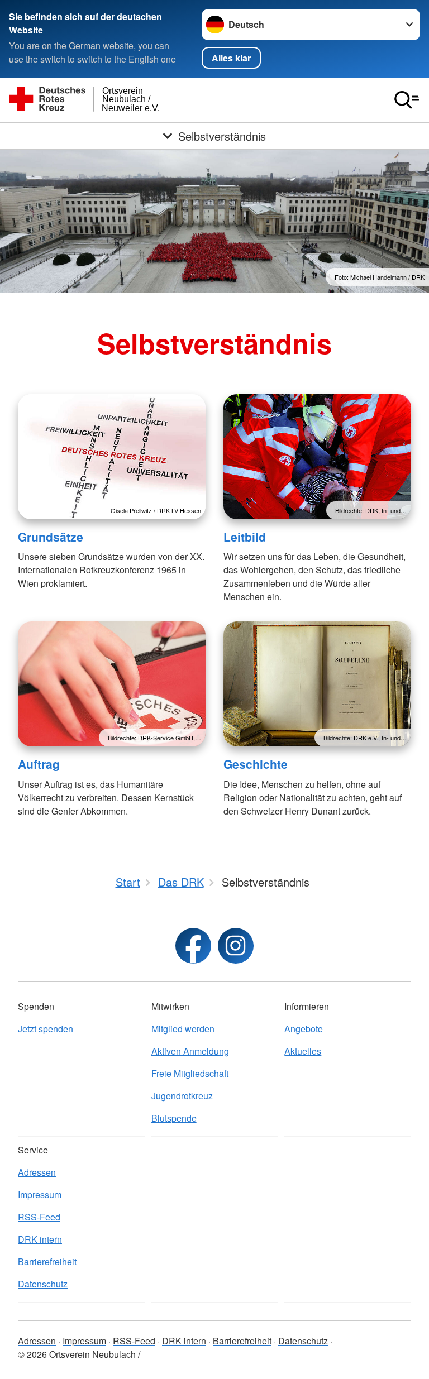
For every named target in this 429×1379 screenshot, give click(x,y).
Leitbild (244, 536)
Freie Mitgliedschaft (189, 1073)
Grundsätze (50, 536)
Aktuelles (302, 1051)
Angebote (303, 1028)
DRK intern (40, 1239)
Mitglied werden (182, 1028)
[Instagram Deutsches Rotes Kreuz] (236, 946)
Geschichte (255, 763)
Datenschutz (43, 1283)
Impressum (39, 1194)
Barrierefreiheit (47, 1261)
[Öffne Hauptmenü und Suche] (406, 100)
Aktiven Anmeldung (190, 1051)
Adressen (37, 1172)
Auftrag (39, 763)
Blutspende (174, 1118)
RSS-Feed (39, 1216)
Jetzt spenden (45, 1028)
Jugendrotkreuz (182, 1095)
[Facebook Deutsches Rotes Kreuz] (193, 946)
